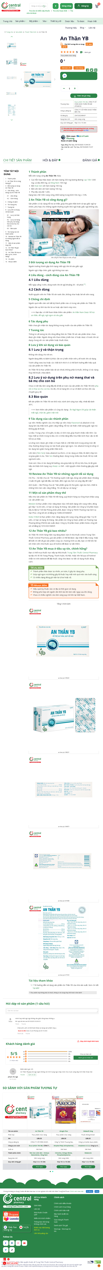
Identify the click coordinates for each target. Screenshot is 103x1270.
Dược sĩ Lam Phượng (77, 137)
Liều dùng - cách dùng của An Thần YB (12, 191)
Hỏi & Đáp (51, 160)
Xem (90, 44)
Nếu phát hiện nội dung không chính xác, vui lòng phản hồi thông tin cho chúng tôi (79, 129)
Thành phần (12, 179)
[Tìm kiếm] (43, 6)
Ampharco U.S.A (84, 1146)
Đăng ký (85, 6)
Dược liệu (69, 21)
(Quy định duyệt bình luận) (89, 1041)
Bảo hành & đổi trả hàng (61, 1215)
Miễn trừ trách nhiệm (42, 1218)
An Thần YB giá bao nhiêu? (12, 249)
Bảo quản (13, 228)
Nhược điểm (12, 262)
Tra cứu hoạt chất (60, 11)
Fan (12, 1227)
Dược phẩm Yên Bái (81, 102)
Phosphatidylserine (63, 1155)
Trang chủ (7, 21)
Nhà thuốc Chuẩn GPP (40, 1213)
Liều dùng (14, 196)
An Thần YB (39, 1131)
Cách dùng (14, 198)
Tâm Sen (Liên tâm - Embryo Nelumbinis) (39, 1154)
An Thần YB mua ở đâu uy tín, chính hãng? (13, 254)
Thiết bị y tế (55, 21)
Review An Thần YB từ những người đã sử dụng (13, 238)
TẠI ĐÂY (36, 988)
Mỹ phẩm (33, 21)
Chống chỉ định (13, 202)
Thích (17, 1024)
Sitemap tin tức (62, 1230)
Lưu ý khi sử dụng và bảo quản (12, 211)
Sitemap (57, 1229)
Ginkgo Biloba (67, 1153)
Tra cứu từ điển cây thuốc (39, 11)
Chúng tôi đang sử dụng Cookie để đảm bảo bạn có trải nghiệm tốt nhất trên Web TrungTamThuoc (43, 1191)
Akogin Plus (64, 1131)
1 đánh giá (87, 52)
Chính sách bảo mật (76, 1191)
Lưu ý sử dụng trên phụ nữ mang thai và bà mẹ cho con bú (13, 223)
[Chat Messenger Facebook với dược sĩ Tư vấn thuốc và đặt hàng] (64, 78)
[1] (84, 284)
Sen (51, 456)
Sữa (44, 21)
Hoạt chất (92, 21)
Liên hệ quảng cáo (41, 1233)
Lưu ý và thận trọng (13, 216)
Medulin (32, 504)
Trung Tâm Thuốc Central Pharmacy (82, 552)
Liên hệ (92, 27)
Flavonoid (75, 423)
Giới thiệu (37, 1205)
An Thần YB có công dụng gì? (13, 182)
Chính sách (59, 1197)
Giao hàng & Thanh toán (61, 1220)
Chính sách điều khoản (62, 1203)
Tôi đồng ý (90, 1191)
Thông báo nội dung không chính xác (41, 1223)
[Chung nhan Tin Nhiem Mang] (90, 1262)
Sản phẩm (20, 21)
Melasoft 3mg (88, 1131)
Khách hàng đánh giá (20, 1044)
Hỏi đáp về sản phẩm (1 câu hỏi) (28, 1003)
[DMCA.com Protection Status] (97, 1262)
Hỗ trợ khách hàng (40, 1198)
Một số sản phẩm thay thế (12, 244)
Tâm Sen (40, 453)
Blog (82, 27)
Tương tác (11, 207)
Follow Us (7, 1237)
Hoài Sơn (38, 186)
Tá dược (81, 21)
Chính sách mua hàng (62, 1207)
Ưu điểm (11, 259)
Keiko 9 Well (34, 517)
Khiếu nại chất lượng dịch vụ (42, 1228)
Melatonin (88, 1153)
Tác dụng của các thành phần (12, 233)
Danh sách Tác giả (61, 1225)
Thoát (97, 1191)
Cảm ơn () (32, 1075)
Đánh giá (91, 160)
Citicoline (58, 1153)
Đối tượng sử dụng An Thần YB (12, 187)
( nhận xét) (14, 1060)
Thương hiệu (71, 27)
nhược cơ (56, 466)
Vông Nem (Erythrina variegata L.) (39, 1156)
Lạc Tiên (87, 180)
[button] (50, 1171)
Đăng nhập (66, 6)
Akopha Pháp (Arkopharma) (63, 1146)
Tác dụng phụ (12, 204)
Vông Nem (54, 183)
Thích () (20, 1033)
